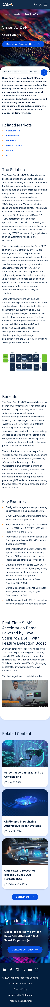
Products (16, 14)
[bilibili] (36, 970)
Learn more (22, 896)
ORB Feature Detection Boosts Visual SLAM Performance (20, 875)
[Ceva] (8, 5)
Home (4, 14)
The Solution (31, 71)
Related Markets (12, 71)
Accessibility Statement (20, 995)
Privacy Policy (20, 989)
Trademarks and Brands (21, 1000)
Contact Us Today (23, 949)
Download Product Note (20, 44)
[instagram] (17, 970)
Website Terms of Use (20, 983)
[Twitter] (24, 970)
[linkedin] (4, 970)
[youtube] (30, 970)
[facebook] (11, 970)
